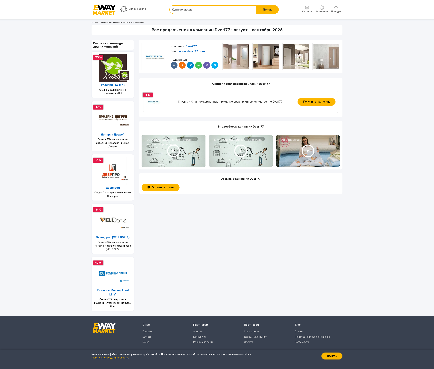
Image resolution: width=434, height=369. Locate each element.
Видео (145, 342)
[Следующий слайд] (225, 56)
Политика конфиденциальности (110, 357)
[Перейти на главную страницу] (104, 10)
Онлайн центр (137, 8)
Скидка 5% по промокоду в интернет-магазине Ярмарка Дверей (112, 143)
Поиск (267, 9)
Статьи (299, 331)
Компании (321, 11)
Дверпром (113, 187)
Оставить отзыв (163, 187)
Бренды (336, 11)
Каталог (307, 11)
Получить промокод (316, 101)
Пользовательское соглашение (312, 336)
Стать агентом (252, 331)
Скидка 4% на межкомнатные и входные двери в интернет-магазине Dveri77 (230, 101)
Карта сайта (302, 342)
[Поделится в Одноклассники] (182, 65)
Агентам (198, 331)
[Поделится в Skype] (214, 65)
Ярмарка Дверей (112, 134)
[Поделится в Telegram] (190, 65)
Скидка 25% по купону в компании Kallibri (112, 91)
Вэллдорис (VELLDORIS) (113, 237)
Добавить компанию (255, 336)
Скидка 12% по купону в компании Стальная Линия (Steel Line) (112, 303)
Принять (332, 356)
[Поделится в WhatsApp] (198, 65)
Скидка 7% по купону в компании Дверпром (112, 194)
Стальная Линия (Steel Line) (113, 292)
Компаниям (199, 336)
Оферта (248, 342)
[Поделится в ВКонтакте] (174, 65)
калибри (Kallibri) (113, 85)
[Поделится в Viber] (206, 65)
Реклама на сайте (203, 342)
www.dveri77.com (192, 51)
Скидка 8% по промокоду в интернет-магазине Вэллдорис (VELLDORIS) (113, 246)
